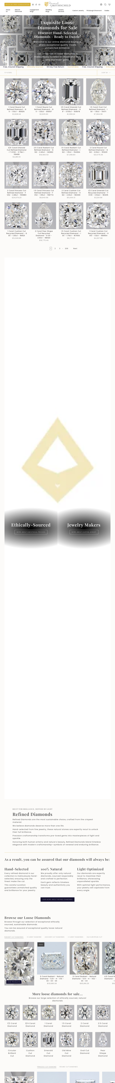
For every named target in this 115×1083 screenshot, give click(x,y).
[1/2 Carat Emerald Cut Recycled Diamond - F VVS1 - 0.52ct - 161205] (98, 175)
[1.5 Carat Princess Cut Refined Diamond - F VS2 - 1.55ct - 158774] (44, 175)
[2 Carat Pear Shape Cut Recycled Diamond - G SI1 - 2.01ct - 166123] (44, 215)
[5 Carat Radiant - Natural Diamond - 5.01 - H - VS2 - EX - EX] (84, 958)
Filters (9, 73)
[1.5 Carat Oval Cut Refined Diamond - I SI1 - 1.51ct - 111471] (98, 91)
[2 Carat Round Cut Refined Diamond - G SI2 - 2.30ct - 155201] (98, 132)
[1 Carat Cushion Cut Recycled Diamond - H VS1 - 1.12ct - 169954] (98, 215)
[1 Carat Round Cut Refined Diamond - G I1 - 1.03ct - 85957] (44, 91)
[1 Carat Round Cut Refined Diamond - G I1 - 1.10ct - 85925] (16, 91)
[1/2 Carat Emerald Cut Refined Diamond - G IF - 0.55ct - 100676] (71, 91)
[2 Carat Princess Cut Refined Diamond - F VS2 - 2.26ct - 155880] (16, 175)
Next (112, 958)
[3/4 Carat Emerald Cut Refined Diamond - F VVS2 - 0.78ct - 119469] (16, 132)
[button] (8, 11)
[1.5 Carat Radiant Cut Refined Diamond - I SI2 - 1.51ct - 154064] (71, 132)
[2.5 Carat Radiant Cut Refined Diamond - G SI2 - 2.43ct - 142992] (44, 132)
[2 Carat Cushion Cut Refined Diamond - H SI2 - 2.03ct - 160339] (71, 175)
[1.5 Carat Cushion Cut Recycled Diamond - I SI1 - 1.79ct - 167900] (71, 215)
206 (66, 248)
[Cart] (109, 4)
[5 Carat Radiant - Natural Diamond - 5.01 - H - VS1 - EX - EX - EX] (52, 958)
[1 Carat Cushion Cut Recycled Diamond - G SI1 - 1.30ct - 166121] (16, 215)
